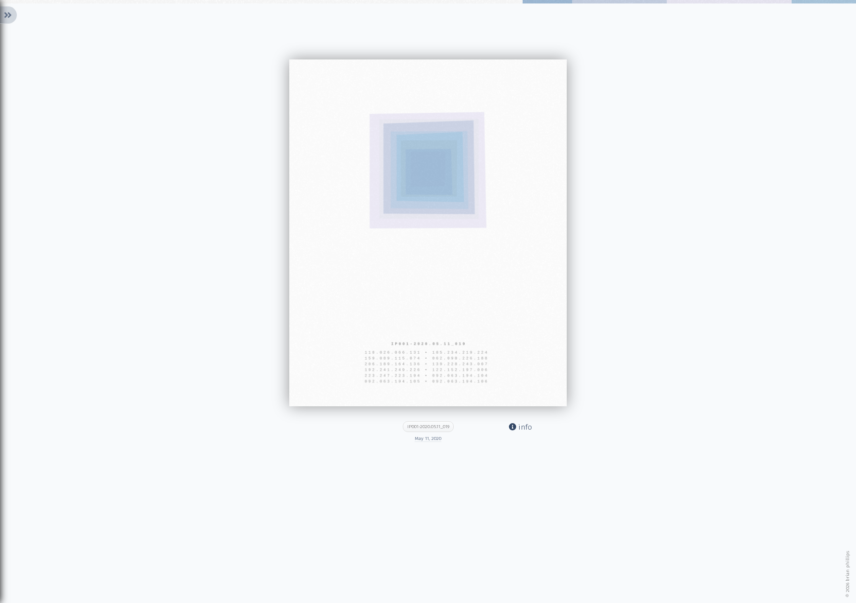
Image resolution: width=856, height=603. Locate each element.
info (524, 427)
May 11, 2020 (428, 438)
